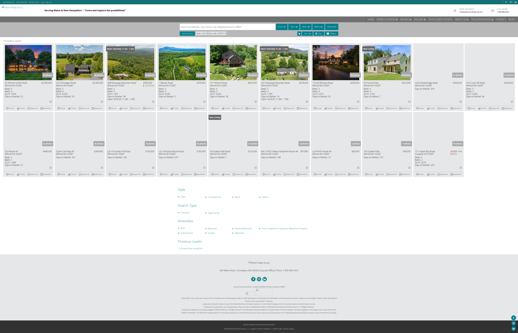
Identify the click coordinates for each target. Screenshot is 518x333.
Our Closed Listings (440, 19)
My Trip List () (34, 2)
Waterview (239, 233)
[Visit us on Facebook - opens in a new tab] (505, 2)
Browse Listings (289, 329)
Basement (212, 228)
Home (371, 19)
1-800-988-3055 (290, 270)
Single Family (213, 213)
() (8, 2)
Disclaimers (267, 329)
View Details (28, 62)
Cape (183, 196)
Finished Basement (243, 228)
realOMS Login (277, 329)
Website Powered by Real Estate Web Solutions (259, 325)
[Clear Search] (299, 33)
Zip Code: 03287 (216, 33)
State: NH (200, 33)
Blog (512, 19)
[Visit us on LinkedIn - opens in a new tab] (515, 2)
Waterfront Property (298, 228)
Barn (183, 228)
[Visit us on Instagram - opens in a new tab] (510, 2)
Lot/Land (185, 212)
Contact (501, 19)
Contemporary (214, 197)
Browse (192, 248)
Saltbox (265, 197)
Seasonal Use (187, 233)
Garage (211, 233)
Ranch (237, 197)
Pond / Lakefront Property (274, 228)
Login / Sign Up (46, 2)
